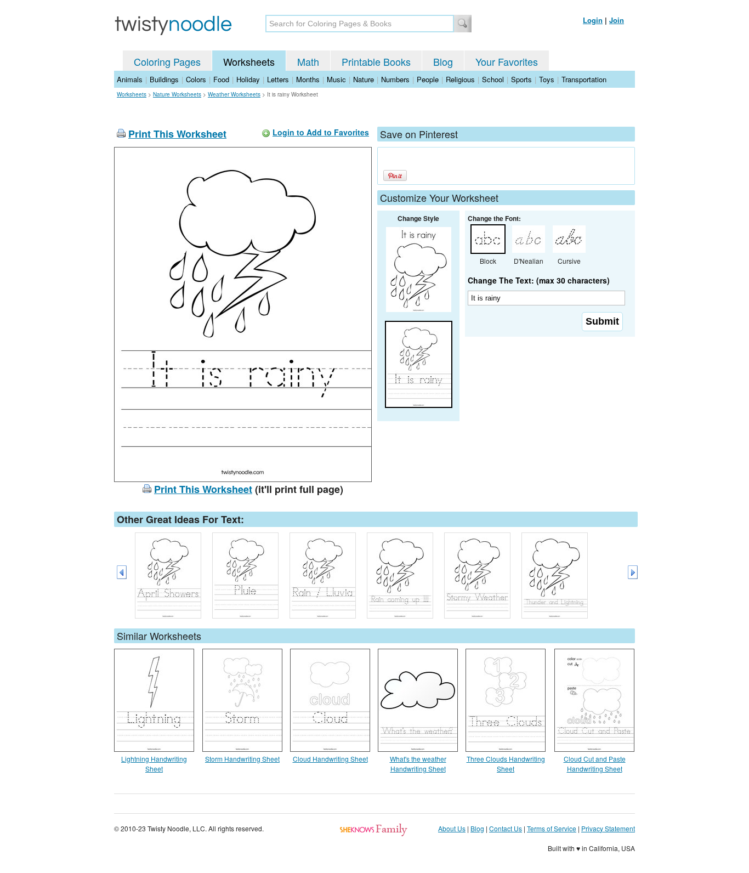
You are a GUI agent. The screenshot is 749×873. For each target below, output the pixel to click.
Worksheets (249, 61)
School (493, 79)
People (428, 79)
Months (308, 79)
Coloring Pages (167, 61)
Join (616, 20)
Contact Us (505, 828)
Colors (196, 79)
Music (336, 79)
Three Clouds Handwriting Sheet (506, 763)
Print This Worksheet (177, 134)
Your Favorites (506, 61)
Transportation (583, 79)
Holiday (248, 79)
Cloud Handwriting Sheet (330, 758)
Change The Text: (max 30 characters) (539, 280)
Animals (130, 79)
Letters (278, 79)
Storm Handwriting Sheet (242, 758)
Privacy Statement (608, 828)
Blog (443, 61)
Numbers (395, 79)
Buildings (164, 79)
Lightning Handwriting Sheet (154, 763)
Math (308, 61)
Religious (460, 79)
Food (221, 79)
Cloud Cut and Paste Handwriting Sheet (595, 763)
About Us (452, 828)
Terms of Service (551, 828)
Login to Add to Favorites (321, 132)
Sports (521, 79)
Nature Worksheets (177, 94)
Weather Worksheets (234, 94)
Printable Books (376, 61)
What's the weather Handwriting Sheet (418, 763)
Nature (363, 79)
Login (593, 20)
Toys (546, 79)
